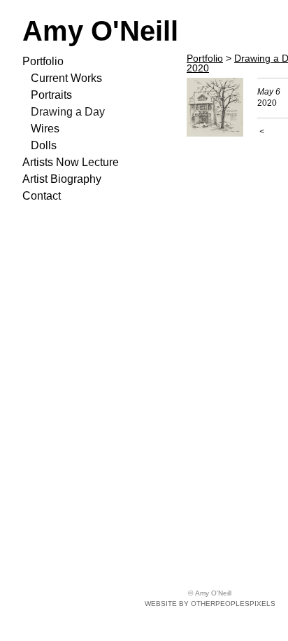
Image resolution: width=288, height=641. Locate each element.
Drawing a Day (68, 112)
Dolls (44, 145)
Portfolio (43, 61)
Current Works (66, 78)
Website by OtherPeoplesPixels (210, 603)
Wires (45, 129)
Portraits (51, 95)
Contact (41, 196)
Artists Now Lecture (70, 162)
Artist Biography (61, 179)
